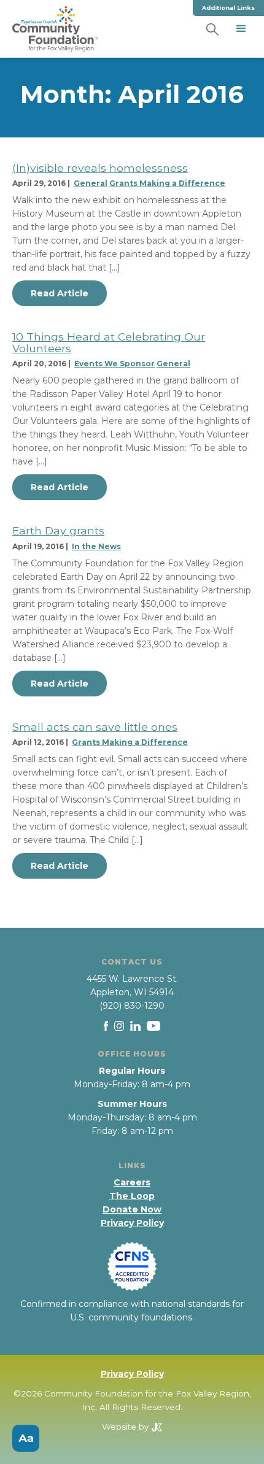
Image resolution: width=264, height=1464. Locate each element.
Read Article (59, 293)
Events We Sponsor (114, 363)
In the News (96, 546)
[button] (241, 28)
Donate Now (132, 1209)
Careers (132, 1182)
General (90, 183)
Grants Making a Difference (167, 183)
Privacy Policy (132, 1222)
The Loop (132, 1195)
